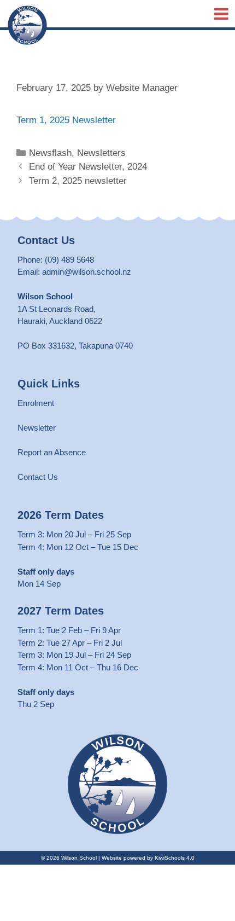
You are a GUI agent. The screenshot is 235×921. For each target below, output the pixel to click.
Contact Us (37, 477)
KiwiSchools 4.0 (175, 858)
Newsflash (50, 153)
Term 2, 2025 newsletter (78, 181)
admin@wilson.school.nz (86, 271)
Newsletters (101, 153)
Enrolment (35, 403)
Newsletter (36, 427)
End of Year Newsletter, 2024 (88, 166)
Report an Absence (51, 452)
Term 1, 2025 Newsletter (66, 120)
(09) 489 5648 (69, 259)
